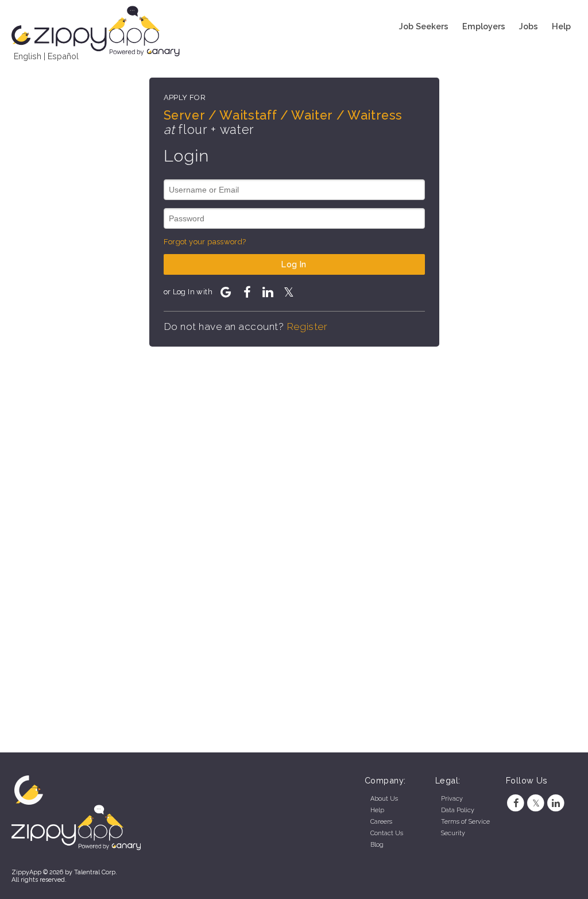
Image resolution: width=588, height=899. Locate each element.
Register (307, 326)
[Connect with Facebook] (247, 292)
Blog (377, 844)
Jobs (528, 26)
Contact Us (386, 833)
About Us (384, 798)
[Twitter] (536, 803)
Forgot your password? (205, 241)
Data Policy (457, 810)
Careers (381, 821)
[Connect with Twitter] (289, 292)
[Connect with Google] (225, 292)
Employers (483, 26)
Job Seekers (423, 26)
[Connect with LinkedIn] (267, 292)
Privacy (452, 798)
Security (453, 833)
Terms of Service (465, 821)
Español (63, 56)
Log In (294, 264)
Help (561, 26)
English (27, 56)
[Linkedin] (556, 803)
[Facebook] (516, 803)
